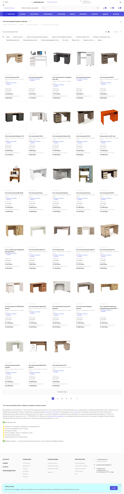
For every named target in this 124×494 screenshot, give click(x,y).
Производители (9, 470)
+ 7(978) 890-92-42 (38, 2)
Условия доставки (53, 466)
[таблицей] (120, 31)
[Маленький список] (105, 31)
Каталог (6, 459)
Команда (25, 471)
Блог (76, 474)
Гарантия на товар (53, 468)
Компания (27, 459)
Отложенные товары (81, 466)
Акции (5, 463)
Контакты (26, 476)
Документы (26, 466)
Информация (53, 459)
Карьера (25, 474)
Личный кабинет (80, 463)
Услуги (5, 467)
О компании (26, 463)
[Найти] (97, 8)
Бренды (50, 472)
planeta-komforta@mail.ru (104, 465)
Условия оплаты (52, 463)
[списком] (118, 31)
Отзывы (25, 468)
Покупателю (80, 459)
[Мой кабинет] (120, 2)
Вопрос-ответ (79, 471)
